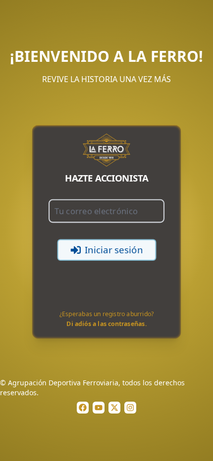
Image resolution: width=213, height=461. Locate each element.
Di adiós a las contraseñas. (106, 324)
